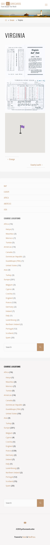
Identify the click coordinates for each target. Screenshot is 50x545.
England (9, 298)
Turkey (8, 275)
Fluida (24, 537)
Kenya (8, 229)
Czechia (9, 294)
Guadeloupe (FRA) (13, 261)
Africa (6, 197)
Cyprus (8, 289)
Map (5, 186)
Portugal (9, 329)
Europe (12, 20)
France (8, 302)
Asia (5, 209)
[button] (22, 129)
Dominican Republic (14, 257)
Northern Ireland (13, 324)
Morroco (9, 238)
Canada (9, 252)
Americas (7, 203)
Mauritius (9, 234)
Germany (9, 307)
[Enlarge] (41, 48)
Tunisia (9, 242)
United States (11, 265)
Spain (8, 338)
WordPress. (32, 537)
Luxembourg (11, 320)
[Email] (25, 522)
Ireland (9, 311)
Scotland (9, 333)
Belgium (9, 285)
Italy (7, 316)
